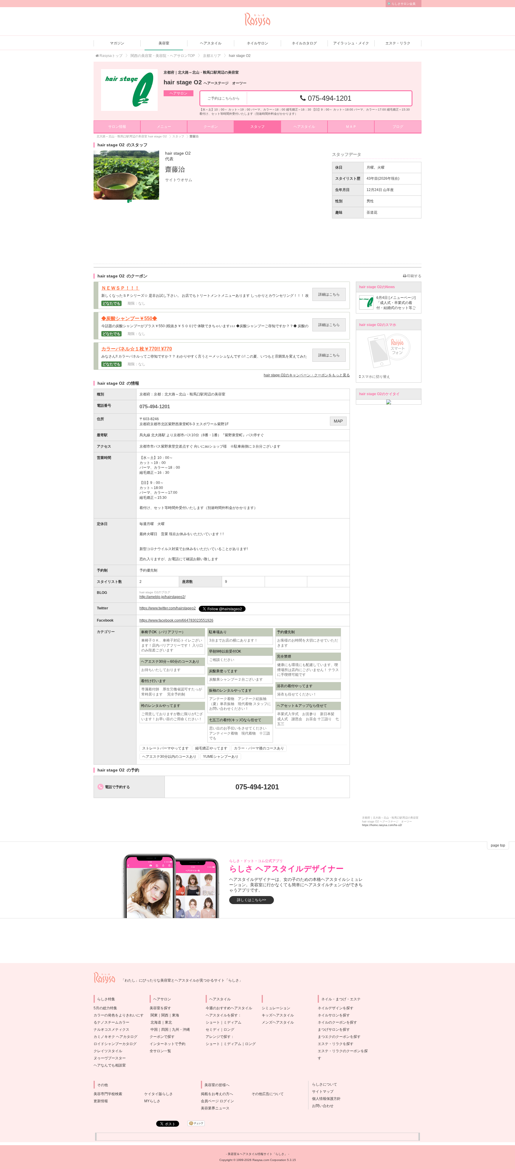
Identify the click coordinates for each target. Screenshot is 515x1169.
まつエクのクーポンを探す (339, 1037)
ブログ (398, 127)
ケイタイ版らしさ (158, 1094)
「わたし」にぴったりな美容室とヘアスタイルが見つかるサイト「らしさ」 (182, 980)
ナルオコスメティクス (111, 1029)
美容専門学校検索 (108, 1094)
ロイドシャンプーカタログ (115, 1044)
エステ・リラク (397, 43)
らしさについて (322, 1084)
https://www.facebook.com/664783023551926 (176, 620)
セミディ (213, 1029)
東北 (168, 1022)
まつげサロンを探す (334, 1029)
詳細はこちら (329, 294)
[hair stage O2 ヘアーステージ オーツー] (129, 90)
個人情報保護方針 (324, 1099)
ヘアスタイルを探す (222, 1015)
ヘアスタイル (210, 43)
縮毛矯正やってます (211, 748)
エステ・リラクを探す (335, 1044)
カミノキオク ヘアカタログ (115, 1037)
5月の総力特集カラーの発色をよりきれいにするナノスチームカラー (119, 1015)
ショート (213, 1022)
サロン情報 (117, 127)
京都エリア (212, 56)
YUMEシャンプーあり (220, 757)
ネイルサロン (257, 43)
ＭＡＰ (351, 127)
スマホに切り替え (375, 377)
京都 (157, 394)
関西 (164, 1015)
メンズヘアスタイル (278, 1022)
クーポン (211, 127)
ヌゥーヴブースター (110, 1058)
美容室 (164, 43)
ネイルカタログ (304, 43)
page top (498, 845)
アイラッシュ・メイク (351, 43)
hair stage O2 (205, 82)
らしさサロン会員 (403, 3)
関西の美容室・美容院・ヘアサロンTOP (163, 56)
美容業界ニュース (215, 1108)
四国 (164, 1029)
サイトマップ (320, 1091)
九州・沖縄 (181, 1029)
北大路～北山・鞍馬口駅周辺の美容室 (195, 394)
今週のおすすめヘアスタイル (229, 1008)
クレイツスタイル (108, 1051)
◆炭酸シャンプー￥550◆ (129, 318)
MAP (338, 421)
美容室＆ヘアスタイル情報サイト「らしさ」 (257, 1154)
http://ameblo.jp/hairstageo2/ (162, 597)
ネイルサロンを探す (334, 1015)
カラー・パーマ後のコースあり (259, 748)
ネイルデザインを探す (335, 1008)
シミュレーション (276, 1008)
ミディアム (232, 1022)
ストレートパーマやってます (165, 748)
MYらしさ (152, 1101)
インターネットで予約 (167, 1044)
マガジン (117, 43)
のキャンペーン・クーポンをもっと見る (307, 375)
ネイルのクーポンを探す (337, 1022)
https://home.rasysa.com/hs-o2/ (382, 825)
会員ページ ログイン (217, 1101)
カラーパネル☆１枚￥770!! (136, 349)
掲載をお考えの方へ (217, 1094)
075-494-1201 (328, 98)
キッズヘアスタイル (278, 1015)
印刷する (413, 276)
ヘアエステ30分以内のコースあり (169, 757)
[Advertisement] (257, 940)
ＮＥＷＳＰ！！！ (120, 288)
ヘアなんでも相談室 (110, 1065)
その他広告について (268, 1094)
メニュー (164, 127)
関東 (154, 1015)
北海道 (156, 1022)
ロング (229, 1029)
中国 (154, 1029)
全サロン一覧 (160, 1051)
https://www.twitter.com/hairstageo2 (167, 608)
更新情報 (101, 1101)
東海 (175, 1015)
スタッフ (257, 127)
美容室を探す (160, 1008)
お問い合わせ (320, 1106)
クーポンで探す (162, 1037)
